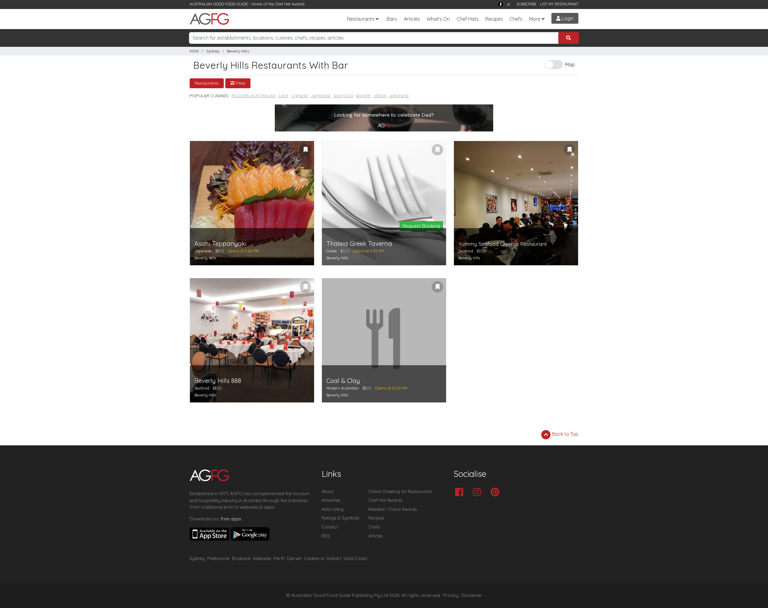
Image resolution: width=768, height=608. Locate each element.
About (328, 491)
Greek (380, 95)
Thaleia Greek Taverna (359, 243)
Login (567, 18)
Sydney (213, 51)
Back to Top (564, 434)
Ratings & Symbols (340, 518)
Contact (330, 527)
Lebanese (399, 95)
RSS (326, 536)
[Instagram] (508, 4)
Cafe (283, 95)
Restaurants (360, 19)
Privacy (451, 595)
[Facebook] (500, 4)
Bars (392, 19)
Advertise (331, 500)
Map (570, 65)
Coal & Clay (343, 380)
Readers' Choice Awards (392, 509)
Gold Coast (355, 558)
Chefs (515, 19)
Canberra (314, 558)
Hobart (333, 558)
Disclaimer (471, 595)
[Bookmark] (305, 149)
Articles (412, 19)
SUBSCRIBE (526, 4)
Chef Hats (468, 19)
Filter (240, 83)
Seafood (343, 95)
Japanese (320, 95)
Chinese (299, 95)
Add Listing (333, 509)
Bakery (363, 95)
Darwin (294, 558)
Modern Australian (254, 95)
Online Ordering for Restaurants (400, 491)
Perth (279, 558)
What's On (438, 19)
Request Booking (421, 226)
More (534, 19)
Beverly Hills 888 (217, 380)
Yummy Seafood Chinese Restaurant (502, 244)
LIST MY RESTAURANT (559, 4)
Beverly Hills (238, 51)
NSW (194, 51)
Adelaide (262, 558)
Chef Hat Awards (289, 4)
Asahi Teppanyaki (220, 243)
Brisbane (241, 558)
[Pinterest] (496, 493)
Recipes (494, 19)
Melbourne (218, 558)
